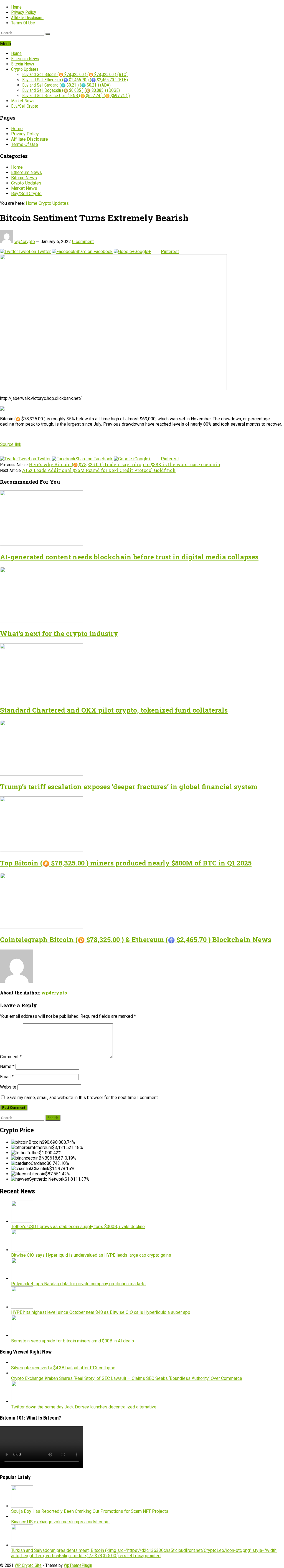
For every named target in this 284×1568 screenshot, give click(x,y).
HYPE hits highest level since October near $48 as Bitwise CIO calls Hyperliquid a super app (100, 1312)
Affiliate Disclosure (27, 17)
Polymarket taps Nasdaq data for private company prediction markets (78, 1283)
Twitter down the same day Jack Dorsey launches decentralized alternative (83, 1407)
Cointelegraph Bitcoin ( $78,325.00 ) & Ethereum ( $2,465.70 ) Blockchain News (135, 939)
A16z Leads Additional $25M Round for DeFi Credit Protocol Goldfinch (99, 470)
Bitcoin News (22, 64)
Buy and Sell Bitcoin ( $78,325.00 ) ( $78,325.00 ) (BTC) (75, 74)
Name (7, 1066)
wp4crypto (24, 241)
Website (8, 1087)
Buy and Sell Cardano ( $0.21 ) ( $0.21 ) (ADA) (66, 85)
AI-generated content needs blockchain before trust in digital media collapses (129, 556)
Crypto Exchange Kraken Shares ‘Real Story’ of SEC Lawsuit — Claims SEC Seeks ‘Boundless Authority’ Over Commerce (126, 1378)
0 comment (83, 241)
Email (7, 1076)
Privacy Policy (23, 12)
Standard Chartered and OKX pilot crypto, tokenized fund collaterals (114, 710)
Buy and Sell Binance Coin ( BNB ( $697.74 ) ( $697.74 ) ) (76, 95)
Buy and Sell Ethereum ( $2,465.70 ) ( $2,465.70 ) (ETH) (75, 79)
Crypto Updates (24, 69)
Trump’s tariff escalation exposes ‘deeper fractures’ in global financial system (128, 786)
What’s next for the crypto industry (59, 633)
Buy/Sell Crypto (24, 106)
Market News (22, 100)
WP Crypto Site (28, 1565)
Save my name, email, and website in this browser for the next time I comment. (83, 1097)
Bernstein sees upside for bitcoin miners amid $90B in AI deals (72, 1341)
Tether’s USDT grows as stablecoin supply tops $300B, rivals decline (78, 1226)
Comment (11, 1056)
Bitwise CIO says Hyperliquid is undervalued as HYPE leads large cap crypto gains (91, 1255)
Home (16, 7)
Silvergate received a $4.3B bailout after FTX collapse (63, 1367)
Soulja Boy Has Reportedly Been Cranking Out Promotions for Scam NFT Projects (89, 1511)
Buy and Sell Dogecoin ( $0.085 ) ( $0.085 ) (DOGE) (71, 90)
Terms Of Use (23, 23)
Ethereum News (25, 58)
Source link (10, 444)
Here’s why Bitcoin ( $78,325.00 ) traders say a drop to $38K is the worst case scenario (124, 464)
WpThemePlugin (78, 1565)
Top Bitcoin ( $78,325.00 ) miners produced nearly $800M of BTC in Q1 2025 (126, 863)
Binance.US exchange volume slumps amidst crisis (60, 1521)
